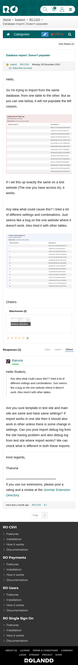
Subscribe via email (22, 68)
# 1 (45, 505)
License (25, 650)
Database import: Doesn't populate (28, 55)
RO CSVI (24, 64)
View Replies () (66, 44)
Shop (58, 654)
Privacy (47, 654)
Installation (14, 539)
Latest (58, 349)
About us (11, 650)
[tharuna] (8, 361)
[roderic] (7, 64)
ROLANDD (39, 660)
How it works (15, 544)
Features (13, 534)
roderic (13, 64)
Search (44, 9)
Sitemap (34, 654)
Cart (53, 10)
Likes (47, 349)
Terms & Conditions (45, 650)
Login (62, 9)
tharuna (17, 360)
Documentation (17, 549)
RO (10, 9)
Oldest (69, 349)
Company (67, 650)
